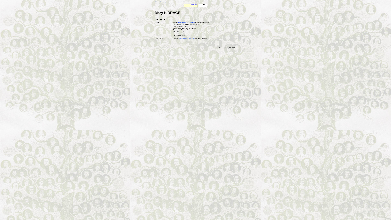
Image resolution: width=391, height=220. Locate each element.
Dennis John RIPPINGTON (186, 22)
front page (163, 2)
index (157, 2)
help (169, 2)
